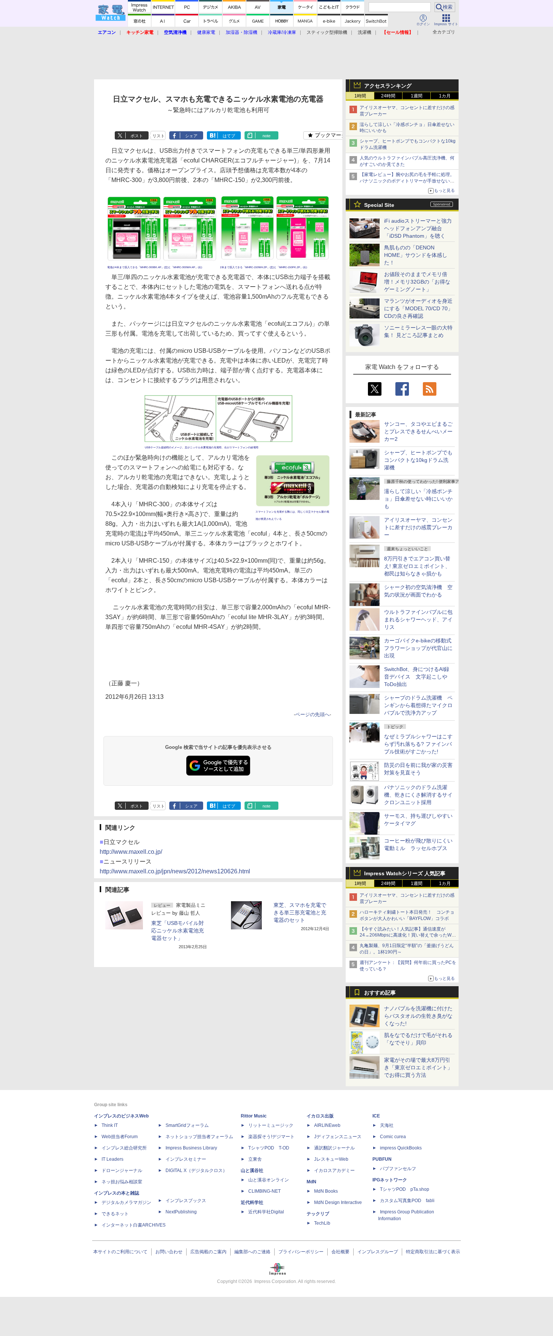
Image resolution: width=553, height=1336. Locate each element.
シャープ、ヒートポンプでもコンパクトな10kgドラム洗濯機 (418, 460)
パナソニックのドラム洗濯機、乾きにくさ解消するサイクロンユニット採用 (418, 794)
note (266, 136)
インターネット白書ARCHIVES (134, 1225)
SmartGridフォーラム (187, 1125)
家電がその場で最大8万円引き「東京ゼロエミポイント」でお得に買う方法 (418, 1067)
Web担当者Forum (120, 1136)
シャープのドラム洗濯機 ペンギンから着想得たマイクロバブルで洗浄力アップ (418, 705)
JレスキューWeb (331, 1159)
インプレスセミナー (186, 1159)
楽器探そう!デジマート (271, 1136)
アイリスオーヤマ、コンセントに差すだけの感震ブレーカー (418, 527)
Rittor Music (254, 1116)
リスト (158, 136)
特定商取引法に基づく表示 (433, 1251)
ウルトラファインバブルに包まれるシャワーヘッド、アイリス (418, 619)
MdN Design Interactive (338, 1202)
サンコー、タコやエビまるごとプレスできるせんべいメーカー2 (418, 431)
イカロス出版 (320, 1116)
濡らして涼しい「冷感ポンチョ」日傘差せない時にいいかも (418, 498)
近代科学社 (252, 1202)
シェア (191, 136)
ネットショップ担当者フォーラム (199, 1136)
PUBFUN (382, 1159)
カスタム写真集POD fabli (407, 1200)
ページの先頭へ (312, 714)
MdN (311, 1181)
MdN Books (326, 1191)
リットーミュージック (270, 1125)
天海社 (386, 1125)
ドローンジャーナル (122, 1170)
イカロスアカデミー (334, 1170)
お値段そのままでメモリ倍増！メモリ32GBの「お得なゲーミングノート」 (417, 281)
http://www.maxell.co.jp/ (131, 852)
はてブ (229, 136)
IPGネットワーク (389, 1180)
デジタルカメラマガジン (126, 1202)
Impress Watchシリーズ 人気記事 (404, 873)
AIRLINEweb (327, 1125)
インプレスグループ (377, 1251)
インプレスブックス (186, 1200)
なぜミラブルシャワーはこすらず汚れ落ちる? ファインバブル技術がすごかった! (418, 744)
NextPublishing (181, 1212)
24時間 (388, 96)
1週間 (416, 96)
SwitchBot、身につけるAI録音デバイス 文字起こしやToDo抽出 (416, 676)
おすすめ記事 (380, 993)
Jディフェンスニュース (338, 1136)
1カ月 (445, 96)
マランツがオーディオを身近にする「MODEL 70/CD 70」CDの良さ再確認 (418, 308)
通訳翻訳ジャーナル (334, 1148)
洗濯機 (364, 32)
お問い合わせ (168, 1251)
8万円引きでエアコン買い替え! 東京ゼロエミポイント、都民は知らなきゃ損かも (417, 566)
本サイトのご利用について (120, 1251)
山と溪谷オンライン (268, 1180)
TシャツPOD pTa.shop (404, 1189)
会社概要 (340, 1251)
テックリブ (318, 1213)
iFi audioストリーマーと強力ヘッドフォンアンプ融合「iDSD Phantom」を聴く (418, 228)
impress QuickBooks (401, 1148)
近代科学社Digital (266, 1212)
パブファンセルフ (398, 1168)
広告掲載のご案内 (208, 1251)
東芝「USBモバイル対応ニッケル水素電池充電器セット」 (177, 930)
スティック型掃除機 (327, 32)
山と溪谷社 (252, 1170)
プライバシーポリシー (301, 1251)
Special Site (379, 205)
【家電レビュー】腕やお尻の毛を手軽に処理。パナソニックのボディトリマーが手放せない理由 (407, 181)
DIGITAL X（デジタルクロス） (196, 1170)
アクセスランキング (388, 86)
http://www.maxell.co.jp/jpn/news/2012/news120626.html (175, 871)
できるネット (115, 1213)
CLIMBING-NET (264, 1191)
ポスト (137, 136)
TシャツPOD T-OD (268, 1148)
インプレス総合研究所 (124, 1148)
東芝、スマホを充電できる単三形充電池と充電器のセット (299, 912)
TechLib (322, 1223)
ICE (376, 1116)
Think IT (110, 1125)
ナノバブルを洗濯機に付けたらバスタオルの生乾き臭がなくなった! (418, 1015)
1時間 (360, 96)
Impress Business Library (191, 1148)
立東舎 (255, 1159)
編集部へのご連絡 (252, 1251)
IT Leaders (112, 1159)
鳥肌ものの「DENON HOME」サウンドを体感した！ (415, 255)
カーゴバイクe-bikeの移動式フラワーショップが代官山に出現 (418, 648)
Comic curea (393, 1136)
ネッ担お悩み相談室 (122, 1181)
